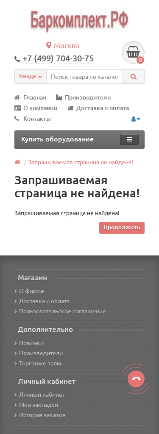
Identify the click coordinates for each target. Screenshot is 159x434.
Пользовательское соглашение (62, 311)
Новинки (31, 343)
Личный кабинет (42, 394)
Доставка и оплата (102, 108)
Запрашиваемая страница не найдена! (80, 162)
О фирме (31, 290)
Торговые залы (40, 363)
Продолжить (121, 227)
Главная (34, 97)
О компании (40, 108)
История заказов (42, 415)
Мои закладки (38, 404)
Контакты (37, 118)
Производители (88, 97)
